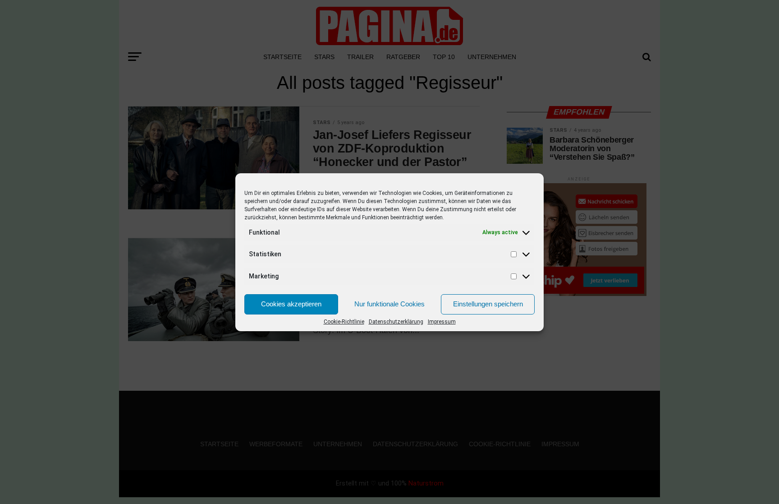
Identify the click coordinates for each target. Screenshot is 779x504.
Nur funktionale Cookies (389, 304)
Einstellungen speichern (488, 304)
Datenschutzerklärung (396, 321)
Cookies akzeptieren (291, 304)
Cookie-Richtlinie (344, 321)
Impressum (442, 321)
